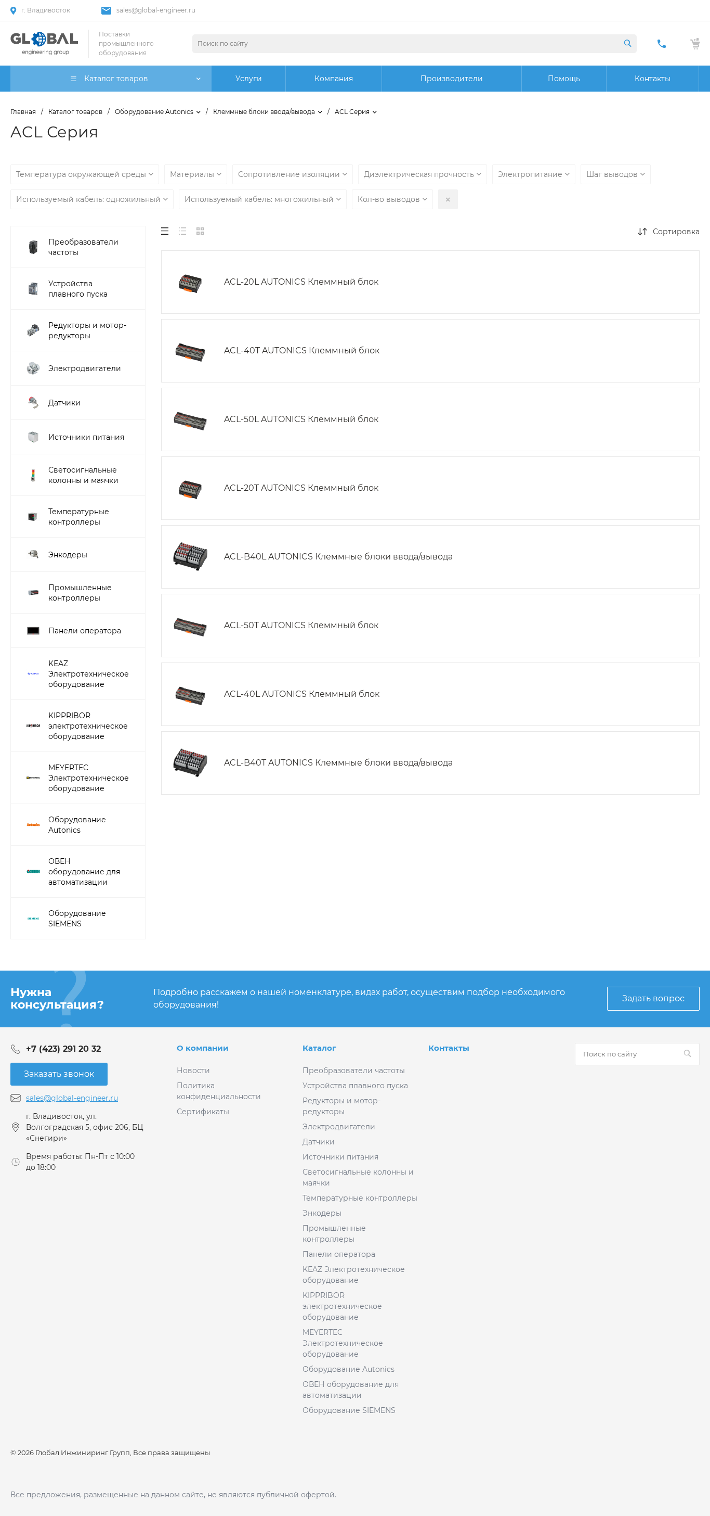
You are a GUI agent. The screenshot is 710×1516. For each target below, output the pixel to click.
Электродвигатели (339, 1126)
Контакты (448, 1048)
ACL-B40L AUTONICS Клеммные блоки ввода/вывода (338, 557)
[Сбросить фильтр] (448, 199)
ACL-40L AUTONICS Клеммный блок (301, 694)
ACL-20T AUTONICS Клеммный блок (301, 488)
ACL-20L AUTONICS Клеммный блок (301, 282)
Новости (193, 1070)
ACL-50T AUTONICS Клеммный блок (301, 625)
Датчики (319, 1141)
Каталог (319, 1048)
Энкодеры (322, 1213)
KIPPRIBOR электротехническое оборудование (342, 1306)
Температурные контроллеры (360, 1198)
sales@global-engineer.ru (155, 10)
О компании (203, 1048)
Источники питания (340, 1157)
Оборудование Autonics (349, 1369)
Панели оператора (339, 1254)
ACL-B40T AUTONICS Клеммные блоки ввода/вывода (338, 763)
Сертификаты (203, 1111)
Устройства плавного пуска (355, 1085)
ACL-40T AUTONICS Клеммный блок (301, 350)
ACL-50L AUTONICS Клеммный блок (301, 419)
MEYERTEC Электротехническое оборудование (343, 1343)
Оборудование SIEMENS (349, 1410)
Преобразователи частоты (354, 1070)
